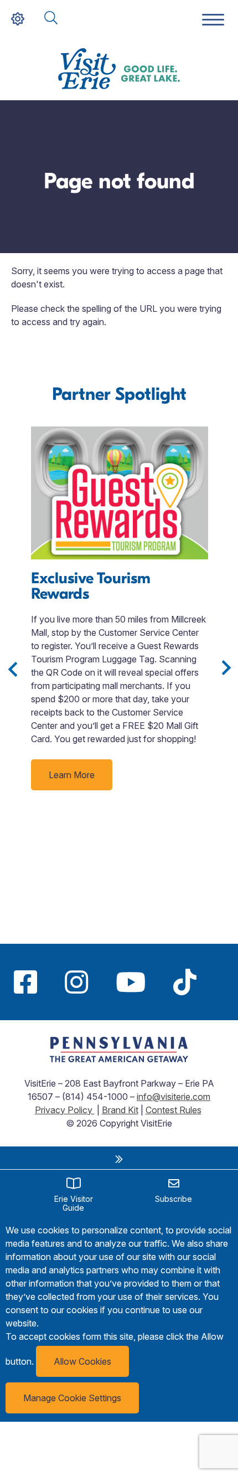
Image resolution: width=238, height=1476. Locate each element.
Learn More (72, 774)
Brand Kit (120, 1109)
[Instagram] (76, 982)
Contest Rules (173, 1109)
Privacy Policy (65, 1109)
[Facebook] (25, 982)
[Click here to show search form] (51, 18)
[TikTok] (185, 982)
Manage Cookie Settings (72, 1397)
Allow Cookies (82, 1361)
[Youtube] (131, 982)
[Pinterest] (224, 982)
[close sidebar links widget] (119, 1159)
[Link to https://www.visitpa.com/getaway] (119, 1058)
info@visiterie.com (173, 1096)
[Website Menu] (213, 20)
